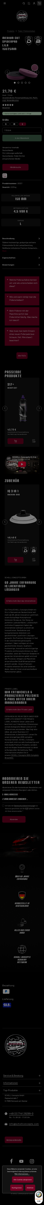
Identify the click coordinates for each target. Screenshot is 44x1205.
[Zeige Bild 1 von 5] (15, 83)
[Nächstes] (36, 72)
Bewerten (6, 107)
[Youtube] (21, 1163)
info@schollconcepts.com (24, 1123)
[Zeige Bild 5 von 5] (29, 83)
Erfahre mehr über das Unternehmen (21, 601)
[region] (22, 72)
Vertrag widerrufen (13, 1140)
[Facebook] (11, 1163)
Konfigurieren (17, 1188)
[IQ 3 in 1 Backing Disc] (22, 520)
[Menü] (4, 3)
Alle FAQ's (22, 355)
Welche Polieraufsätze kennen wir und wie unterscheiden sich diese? (23, 282)
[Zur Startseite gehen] (22, 16)
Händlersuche (15, 167)
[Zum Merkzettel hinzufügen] (4, 175)
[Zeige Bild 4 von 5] (26, 83)
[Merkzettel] (29, 3)
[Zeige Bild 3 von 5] (22, 83)
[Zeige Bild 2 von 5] (18, 83)
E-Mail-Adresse (11, 794)
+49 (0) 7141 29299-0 (21, 1113)
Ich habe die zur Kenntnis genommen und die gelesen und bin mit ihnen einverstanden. (22, 808)
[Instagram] (32, 1163)
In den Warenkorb (22, 138)
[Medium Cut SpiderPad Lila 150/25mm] (22, 72)
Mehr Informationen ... (22, 1174)
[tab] (21, 245)
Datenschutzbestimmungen (25, 805)
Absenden (14, 819)
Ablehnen (30, 1188)
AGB (26, 808)
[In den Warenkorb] (15, 441)
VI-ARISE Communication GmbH (22, 1194)
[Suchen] (23, 3)
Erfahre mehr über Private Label (19, 709)
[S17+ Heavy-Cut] (22, 409)
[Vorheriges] (7, 72)
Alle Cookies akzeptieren (23, 1180)
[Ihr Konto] (34, 3)
